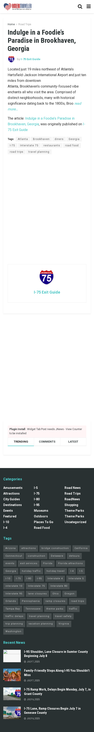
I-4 (5, 527)
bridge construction (55, 548)
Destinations (12, 505)
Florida (47, 563)
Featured (9, 516)
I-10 (6, 522)
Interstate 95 (13, 593)
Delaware (57, 555)
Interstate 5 (76, 578)
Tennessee (33, 608)
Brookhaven (41, 139)
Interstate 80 (58, 586)
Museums (41, 510)
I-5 (36, 488)
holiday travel (56, 571)
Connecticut (13, 555)
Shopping (71, 505)
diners (59, 139)
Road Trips (24, 24)
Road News (72, 488)
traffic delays (14, 616)
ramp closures (55, 601)
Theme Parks (74, 510)
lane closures (37, 593)
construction (36, 555)
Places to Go (43, 522)
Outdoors (41, 516)
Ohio (55, 593)
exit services (28, 563)
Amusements (13, 488)
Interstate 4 (55, 578)
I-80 (37, 499)
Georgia (74, 139)
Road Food (42, 527)
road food (72, 145)
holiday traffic (31, 571)
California (81, 548)
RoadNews (72, 499)
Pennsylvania (31, 601)
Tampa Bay (12, 608)
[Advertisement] (47, 209)
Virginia (64, 623)
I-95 (37, 505)
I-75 (12, 145)
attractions (28, 548)
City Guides (11, 499)
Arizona (10, 548)
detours (74, 555)
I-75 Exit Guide (30, 59)
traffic (73, 608)
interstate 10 (13, 586)
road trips (16, 151)
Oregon (69, 593)
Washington (13, 631)
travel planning (38, 151)
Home (11, 24)
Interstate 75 (29, 145)
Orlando (10, 601)
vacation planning (41, 623)
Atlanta (23, 139)
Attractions (11, 493)
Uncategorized (75, 522)
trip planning (14, 623)
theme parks (54, 608)
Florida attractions (70, 563)
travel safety (63, 616)
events (9, 563)
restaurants (52, 145)
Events (8, 510)
